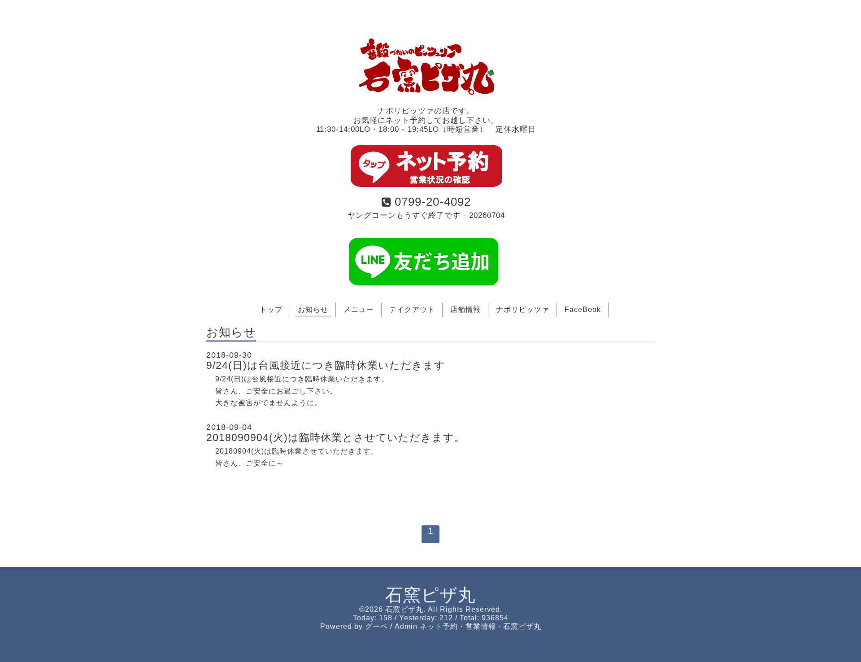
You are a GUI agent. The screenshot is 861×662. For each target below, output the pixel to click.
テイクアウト (412, 309)
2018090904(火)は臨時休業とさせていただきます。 (335, 437)
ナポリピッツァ (522, 309)
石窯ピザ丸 (430, 595)
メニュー (359, 309)
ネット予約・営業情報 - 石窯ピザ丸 (480, 626)
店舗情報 (465, 309)
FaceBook (583, 309)
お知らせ (313, 309)
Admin (406, 626)
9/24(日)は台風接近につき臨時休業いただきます (325, 365)
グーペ (376, 626)
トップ (271, 309)
